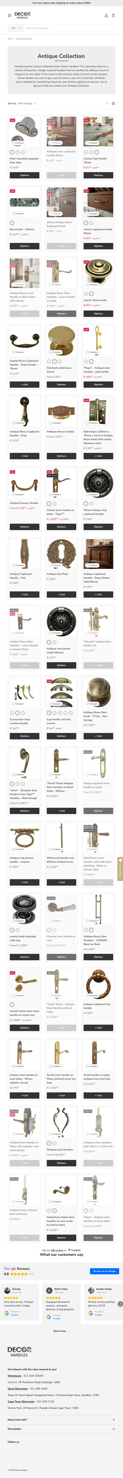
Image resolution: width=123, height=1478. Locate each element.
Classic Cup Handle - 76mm (96, 160)
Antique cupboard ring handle (97, 1006)
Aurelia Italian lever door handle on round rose (24, 1013)
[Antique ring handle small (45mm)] (61, 621)
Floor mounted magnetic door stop (24, 160)
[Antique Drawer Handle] (24, 483)
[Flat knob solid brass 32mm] (61, 341)
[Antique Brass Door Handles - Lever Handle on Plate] (61, 273)
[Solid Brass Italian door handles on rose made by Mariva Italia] (61, 1190)
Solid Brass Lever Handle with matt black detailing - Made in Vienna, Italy (98, 863)
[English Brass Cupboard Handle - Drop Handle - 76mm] (24, 341)
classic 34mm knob (95, 300)
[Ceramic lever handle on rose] (61, 909)
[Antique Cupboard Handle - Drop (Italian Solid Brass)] (98, 554)
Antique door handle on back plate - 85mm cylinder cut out (24, 1078)
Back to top (60, 1331)
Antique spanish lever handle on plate (96, 785)
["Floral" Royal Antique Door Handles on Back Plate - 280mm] (61, 763)
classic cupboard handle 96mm (98, 231)
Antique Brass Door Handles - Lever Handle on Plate (61, 297)
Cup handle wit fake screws (59, 721)
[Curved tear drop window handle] (24, 692)
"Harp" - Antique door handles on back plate (97, 1219)
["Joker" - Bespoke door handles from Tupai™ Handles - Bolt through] (24, 763)
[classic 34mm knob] (98, 273)
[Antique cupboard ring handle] (98, 984)
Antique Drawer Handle (24, 503)
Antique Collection (24, 39)
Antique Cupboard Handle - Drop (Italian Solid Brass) (97, 578)
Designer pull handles (60, 1149)
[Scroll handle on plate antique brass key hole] (98, 1055)
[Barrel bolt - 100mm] (24, 202)
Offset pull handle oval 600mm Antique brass (60, 860)
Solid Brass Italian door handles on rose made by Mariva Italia (60, 1221)
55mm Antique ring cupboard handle (95, 512)
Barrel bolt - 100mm (22, 229)
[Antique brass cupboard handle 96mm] (61, 131)
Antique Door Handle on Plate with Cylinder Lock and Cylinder (24, 1146)
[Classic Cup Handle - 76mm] (98, 131)
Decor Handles (21, 1470)
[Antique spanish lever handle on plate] (98, 763)
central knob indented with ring (23, 938)
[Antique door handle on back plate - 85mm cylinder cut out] (24, 1055)
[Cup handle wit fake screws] (61, 692)
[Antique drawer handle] (61, 411)
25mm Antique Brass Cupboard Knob (59, 224)
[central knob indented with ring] (24, 909)
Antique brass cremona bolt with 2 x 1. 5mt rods (98, 1144)
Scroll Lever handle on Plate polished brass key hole (61, 1078)
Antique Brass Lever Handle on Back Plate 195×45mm (22, 297)
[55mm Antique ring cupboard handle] (98, 483)
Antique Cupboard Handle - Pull (21, 576)
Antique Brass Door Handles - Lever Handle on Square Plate (24, 645)
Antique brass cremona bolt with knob (23, 1212)
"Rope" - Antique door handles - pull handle (97, 370)
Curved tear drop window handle (20, 721)
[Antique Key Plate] (61, 554)
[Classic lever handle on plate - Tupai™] (61, 483)
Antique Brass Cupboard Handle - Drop (24, 433)
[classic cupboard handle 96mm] (98, 202)
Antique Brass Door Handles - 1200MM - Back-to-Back (96, 940)
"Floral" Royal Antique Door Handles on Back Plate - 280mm (60, 787)
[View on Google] (7, 1290)
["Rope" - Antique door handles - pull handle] (98, 341)
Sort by (12, 103)
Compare (19, 142)
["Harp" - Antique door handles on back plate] (98, 1190)
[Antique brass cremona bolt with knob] (24, 1190)
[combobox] (61, 28)
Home (10, 39)
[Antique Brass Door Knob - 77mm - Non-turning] (98, 692)
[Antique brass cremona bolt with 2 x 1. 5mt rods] (98, 1122)
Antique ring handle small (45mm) (58, 650)
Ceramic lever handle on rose (61, 938)
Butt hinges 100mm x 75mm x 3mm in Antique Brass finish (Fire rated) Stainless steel (98, 437)
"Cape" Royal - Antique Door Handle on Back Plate (60, 1008)
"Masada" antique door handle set (97, 643)
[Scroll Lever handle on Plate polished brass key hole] (61, 1055)
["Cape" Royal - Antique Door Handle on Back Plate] (61, 984)
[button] (113, 15)
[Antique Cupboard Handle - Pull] (24, 554)
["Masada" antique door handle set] (98, 621)
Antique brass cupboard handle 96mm (61, 153)
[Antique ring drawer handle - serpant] (24, 838)
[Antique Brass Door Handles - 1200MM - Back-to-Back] (98, 909)
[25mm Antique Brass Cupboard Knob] (61, 202)
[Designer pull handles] (61, 1122)
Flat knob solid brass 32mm (59, 370)
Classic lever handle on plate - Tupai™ (60, 512)
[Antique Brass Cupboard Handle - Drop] (24, 411)
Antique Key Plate (57, 574)
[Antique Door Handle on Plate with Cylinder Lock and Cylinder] (24, 1122)
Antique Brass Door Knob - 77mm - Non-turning (96, 716)
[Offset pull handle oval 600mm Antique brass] (61, 838)
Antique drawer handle (60, 431)
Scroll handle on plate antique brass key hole (97, 1077)
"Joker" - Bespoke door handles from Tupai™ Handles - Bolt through (23, 794)
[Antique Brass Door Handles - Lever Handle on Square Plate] (24, 621)
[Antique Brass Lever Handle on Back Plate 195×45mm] (24, 273)
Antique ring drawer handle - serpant (22, 860)
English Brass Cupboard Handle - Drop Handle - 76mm (24, 364)
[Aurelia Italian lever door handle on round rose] (24, 984)
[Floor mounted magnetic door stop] (24, 131)
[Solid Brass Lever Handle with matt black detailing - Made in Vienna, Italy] (98, 838)
